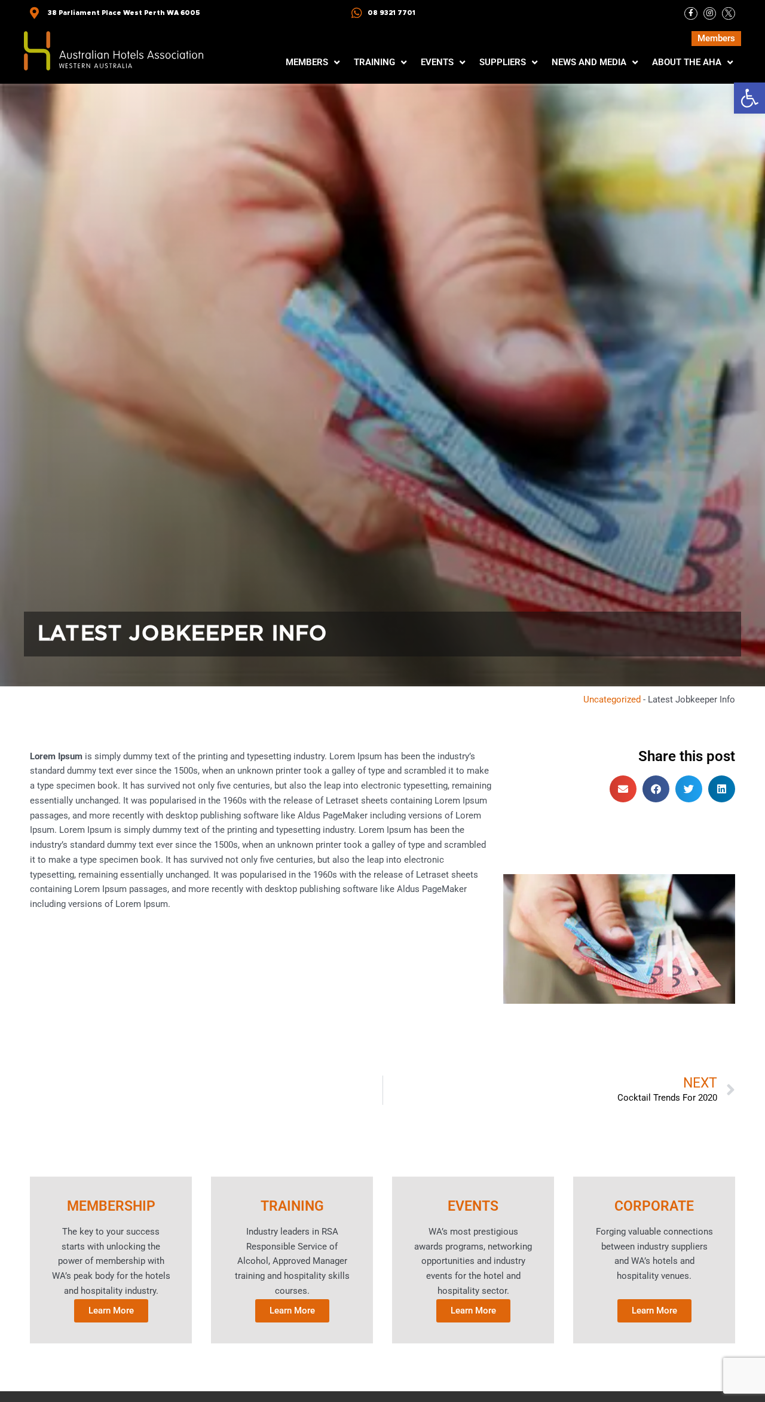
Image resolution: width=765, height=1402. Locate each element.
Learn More (111, 1310)
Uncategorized (612, 699)
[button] (749, 98)
